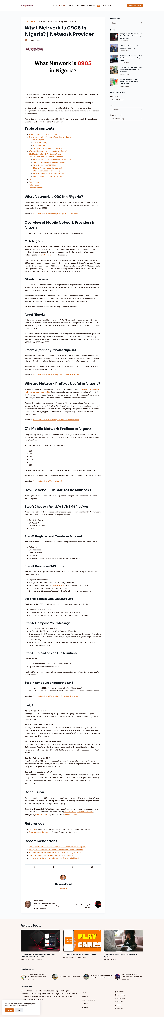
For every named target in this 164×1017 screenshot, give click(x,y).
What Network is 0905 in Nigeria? (43, 134)
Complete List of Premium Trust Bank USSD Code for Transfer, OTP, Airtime (131, 36)
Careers (85, 1007)
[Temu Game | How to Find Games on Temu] (82, 940)
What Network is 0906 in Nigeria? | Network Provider (56, 374)
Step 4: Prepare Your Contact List (47, 168)
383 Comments (36, 959)
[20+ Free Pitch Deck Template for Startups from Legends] (117, 977)
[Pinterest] (72, 867)
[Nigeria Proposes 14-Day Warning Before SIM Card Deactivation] (114, 82)
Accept (9, 1010)
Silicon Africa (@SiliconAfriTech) (78, 812)
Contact (85, 1003)
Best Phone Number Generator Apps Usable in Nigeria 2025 (55, 853)
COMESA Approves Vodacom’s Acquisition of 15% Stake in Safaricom (131, 70)
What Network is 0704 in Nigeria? (47, 481)
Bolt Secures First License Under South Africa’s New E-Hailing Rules (131, 58)
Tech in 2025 (106, 5)
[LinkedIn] (91, 867)
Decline (19, 1010)
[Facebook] (34, 867)
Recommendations (37, 188)
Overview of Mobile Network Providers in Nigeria (50, 137)
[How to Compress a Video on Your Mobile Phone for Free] (86, 977)
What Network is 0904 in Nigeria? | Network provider (56, 696)
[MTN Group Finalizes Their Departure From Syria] (114, 48)
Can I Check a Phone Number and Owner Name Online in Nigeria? (57, 847)
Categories (114, 96)
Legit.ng (32, 829)
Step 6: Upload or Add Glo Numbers (48, 174)
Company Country (116, 115)
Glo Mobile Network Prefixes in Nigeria (46, 154)
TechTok (62, 5)
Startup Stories (73, 5)
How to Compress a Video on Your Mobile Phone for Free (101, 977)
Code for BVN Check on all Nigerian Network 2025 (51, 855)
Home (55, 5)
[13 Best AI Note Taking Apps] (55, 977)
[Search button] (141, 23)
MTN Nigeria (38, 140)
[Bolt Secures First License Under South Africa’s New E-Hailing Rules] (114, 59)
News (83, 5)
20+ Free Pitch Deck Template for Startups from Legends (132, 976)
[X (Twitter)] (53, 867)
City (111, 105)
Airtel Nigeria (39, 145)
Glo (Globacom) (40, 143)
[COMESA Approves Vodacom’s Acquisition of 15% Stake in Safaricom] (114, 70)
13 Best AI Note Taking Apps (70, 977)
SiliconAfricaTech (42, 815)
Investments (93, 5)
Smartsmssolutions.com (39, 832)
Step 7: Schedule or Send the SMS (47, 176)
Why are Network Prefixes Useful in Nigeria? (48, 151)
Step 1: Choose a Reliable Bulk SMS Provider (52, 160)
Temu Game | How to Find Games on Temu (79, 954)
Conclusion (34, 182)
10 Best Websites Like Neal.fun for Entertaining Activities (37, 976)
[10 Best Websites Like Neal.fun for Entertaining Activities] (23, 977)
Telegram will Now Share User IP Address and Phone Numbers (56, 850)
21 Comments (81, 957)
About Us (85, 996)
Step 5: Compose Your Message (47, 171)
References (34, 185)
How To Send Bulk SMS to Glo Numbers (46, 157)
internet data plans (46, 255)
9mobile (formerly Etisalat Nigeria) (48, 148)
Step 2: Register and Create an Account (50, 162)
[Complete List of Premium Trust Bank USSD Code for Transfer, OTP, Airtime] (114, 37)
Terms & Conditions (89, 1000)
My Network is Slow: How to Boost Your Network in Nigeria (54, 858)
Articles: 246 (63, 888)
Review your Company (135, 5)
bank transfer (58, 585)
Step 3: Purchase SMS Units (45, 165)
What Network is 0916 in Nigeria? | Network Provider (56, 213)
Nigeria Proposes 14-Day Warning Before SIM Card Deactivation (129, 81)
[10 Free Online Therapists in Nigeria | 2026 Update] (123, 940)
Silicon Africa (71, 815)
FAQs (31, 179)
